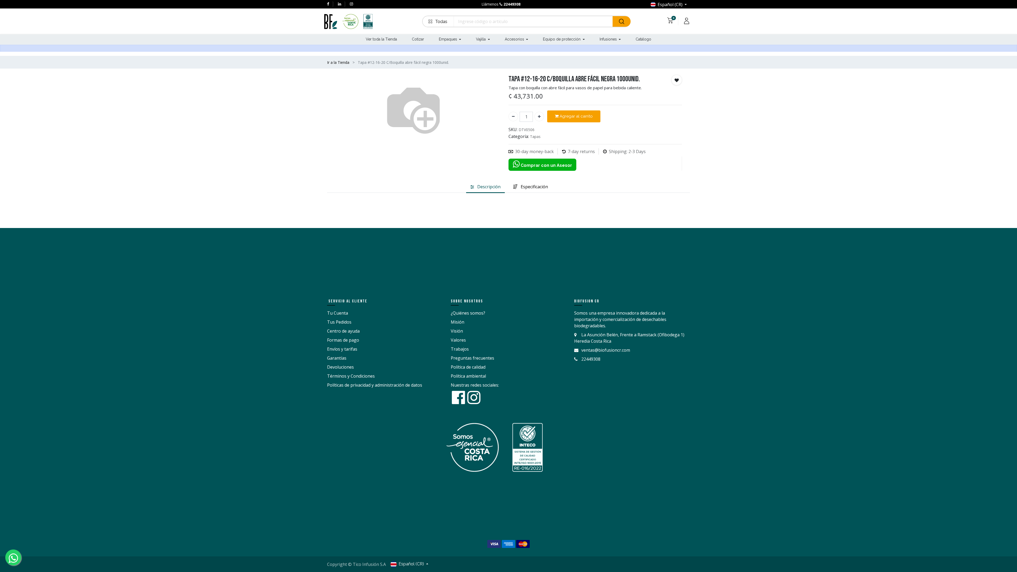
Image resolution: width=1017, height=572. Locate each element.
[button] (438, 21)
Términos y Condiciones (351, 376)
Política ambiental (468, 376)
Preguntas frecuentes (472, 358)
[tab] (485, 187)
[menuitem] (381, 39)
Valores (458, 340)
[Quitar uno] (513, 116)
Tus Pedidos (339, 322)
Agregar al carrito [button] (576, 116)
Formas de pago (343, 340)
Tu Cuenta (337, 313)
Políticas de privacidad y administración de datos (374, 385)
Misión (457, 322)
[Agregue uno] (539, 116)
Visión (457, 331)
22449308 (511, 4)
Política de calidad (468, 367)
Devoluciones (340, 367)
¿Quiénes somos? (468, 313)
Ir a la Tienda (338, 62)
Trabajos (460, 349)
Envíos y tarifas (342, 349)
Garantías (336, 358)
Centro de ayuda (343, 331)
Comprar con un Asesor (546, 165)
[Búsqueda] (622, 21)
